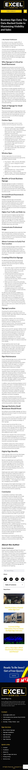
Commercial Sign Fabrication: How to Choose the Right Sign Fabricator (14, 628)
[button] (25, 11)
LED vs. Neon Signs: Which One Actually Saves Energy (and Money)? (14, 649)
